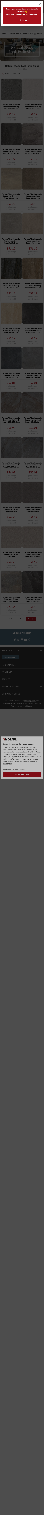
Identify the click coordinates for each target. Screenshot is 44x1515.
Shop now (23, 20)
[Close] (39, 4)
